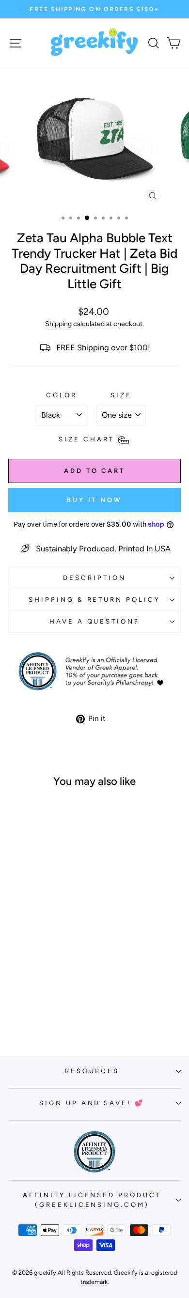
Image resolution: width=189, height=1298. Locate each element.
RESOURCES (92, 1071)
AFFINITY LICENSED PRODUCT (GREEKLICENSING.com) (92, 1199)
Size (121, 395)
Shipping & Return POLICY (94, 599)
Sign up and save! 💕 (92, 1103)
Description (94, 577)
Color (62, 395)
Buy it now (94, 499)
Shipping (58, 324)
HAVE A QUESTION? (94, 621)
